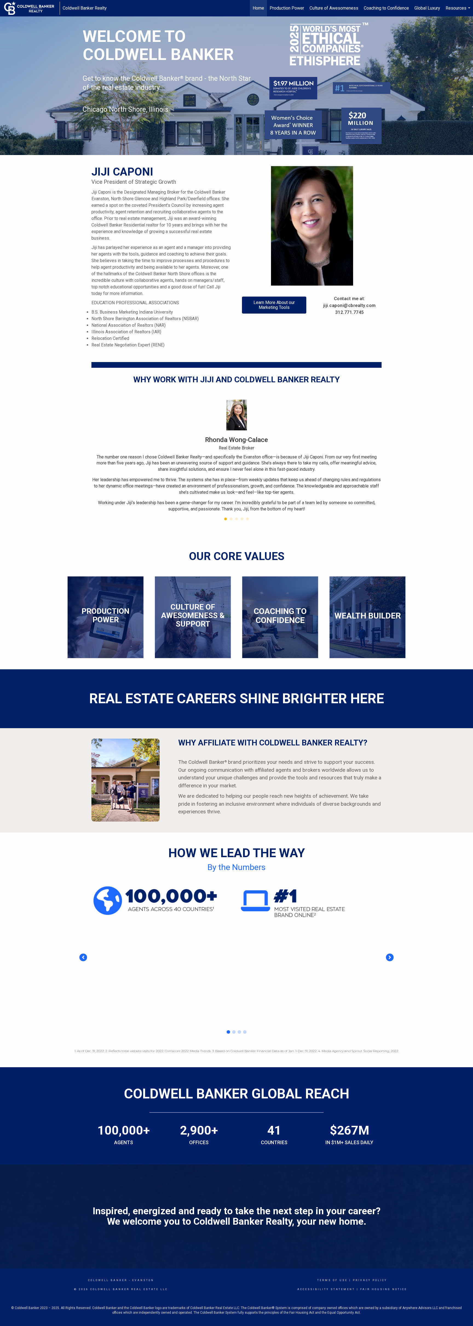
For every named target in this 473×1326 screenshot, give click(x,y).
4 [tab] (244, 1032)
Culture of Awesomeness (334, 8)
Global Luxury (427, 8)
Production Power (287, 8)
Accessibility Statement (326, 1289)
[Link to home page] (32, 8)
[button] (83, 957)
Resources (459, 10)
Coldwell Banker (107, 1280)
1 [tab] (228, 1032)
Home (258, 8)
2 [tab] (233, 1032)
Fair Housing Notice (383, 1289)
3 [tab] (239, 1032)
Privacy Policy (370, 1280)
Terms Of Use (332, 1280)
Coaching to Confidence (386, 8)
